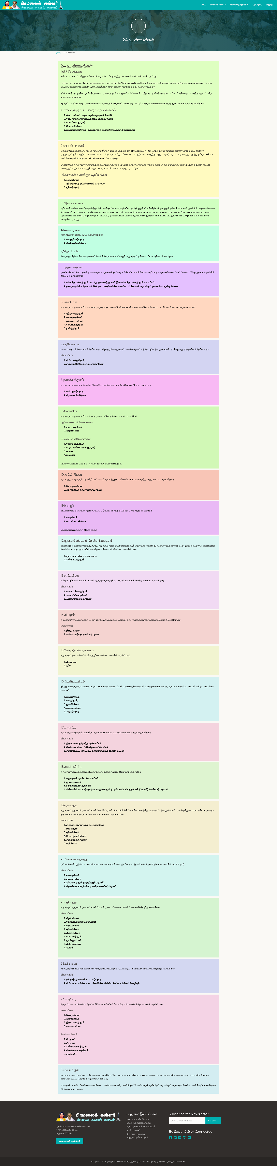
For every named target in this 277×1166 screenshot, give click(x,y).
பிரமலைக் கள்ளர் (216, 5)
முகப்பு (203, 5)
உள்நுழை (269, 5)
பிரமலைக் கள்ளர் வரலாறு (139, 1122)
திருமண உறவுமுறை (136, 1134)
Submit (213, 1120)
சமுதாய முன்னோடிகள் (138, 1137)
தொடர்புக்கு (257, 5)
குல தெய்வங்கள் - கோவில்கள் (141, 1126)
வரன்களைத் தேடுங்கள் (239, 5)
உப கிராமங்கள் (133, 1130)
